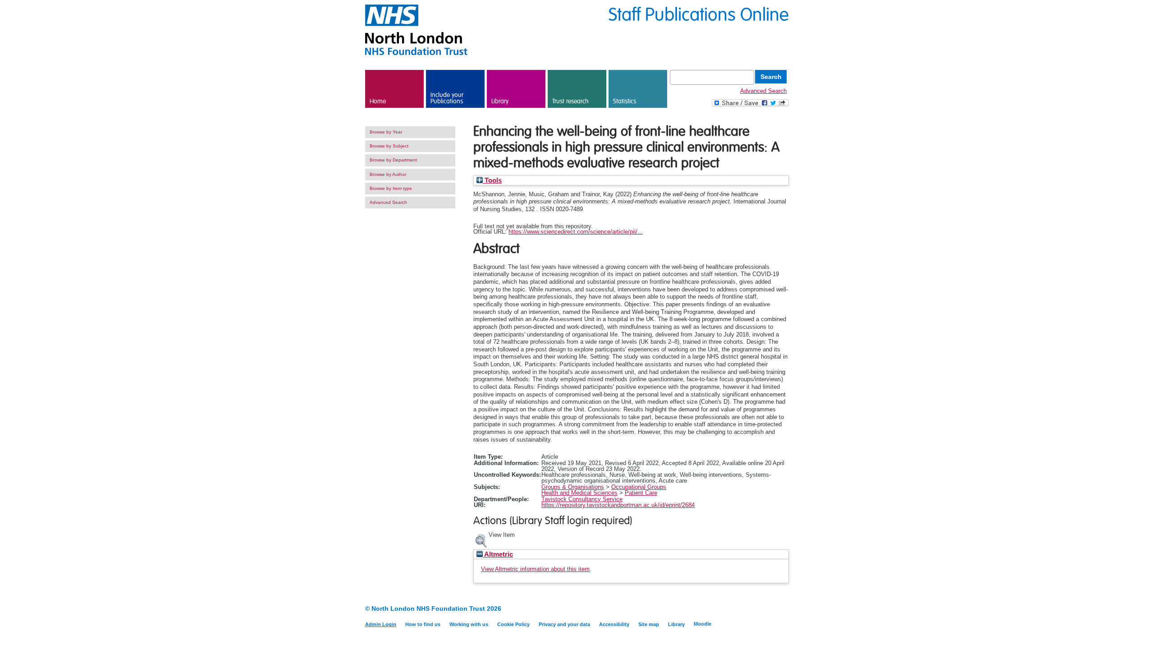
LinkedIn (767, 609)
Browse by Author (388, 174)
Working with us (468, 624)
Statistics (624, 101)
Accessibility (614, 624)
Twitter (783, 609)
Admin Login (380, 624)
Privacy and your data (564, 624)
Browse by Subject (389, 145)
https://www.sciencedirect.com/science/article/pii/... (575, 231)
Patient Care (641, 492)
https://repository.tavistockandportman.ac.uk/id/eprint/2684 (618, 505)
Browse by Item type (391, 188)
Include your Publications (446, 98)
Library (499, 101)
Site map (648, 624)
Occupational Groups (638, 487)
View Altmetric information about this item (535, 569)
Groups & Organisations (572, 487)
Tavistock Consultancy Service (582, 499)
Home (378, 101)
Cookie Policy (513, 624)
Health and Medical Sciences (579, 492)
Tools (492, 180)
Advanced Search (763, 91)
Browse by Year (386, 131)
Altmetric (498, 554)
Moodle (702, 624)
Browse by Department (393, 159)
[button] (481, 540)
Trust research (570, 101)
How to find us (422, 624)
